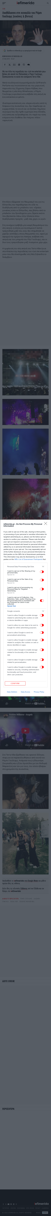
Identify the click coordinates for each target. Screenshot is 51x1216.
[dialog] (25, 608)
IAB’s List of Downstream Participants (28, 559)
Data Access (25, 692)
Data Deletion (12, 692)
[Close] (46, 524)
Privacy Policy (39, 692)
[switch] (42, 572)
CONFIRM (15, 683)
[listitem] (25, 566)
